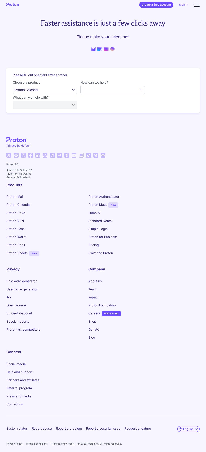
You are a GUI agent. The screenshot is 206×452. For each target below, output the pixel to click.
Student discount (19, 313)
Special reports (17, 321)
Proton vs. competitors (23, 329)
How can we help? (94, 82)
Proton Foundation (102, 305)
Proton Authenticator (103, 197)
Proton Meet (97, 205)
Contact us (14, 404)
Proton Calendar (18, 205)
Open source (16, 305)
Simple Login (98, 229)
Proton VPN (15, 221)
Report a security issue (103, 428)
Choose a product (26, 82)
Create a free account (156, 4)
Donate (93, 329)
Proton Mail (15, 197)
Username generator (21, 289)
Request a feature (138, 428)
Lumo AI (94, 213)
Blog (91, 337)
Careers (94, 313)
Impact (93, 297)
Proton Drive (15, 213)
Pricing (93, 245)
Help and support (19, 372)
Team (92, 289)
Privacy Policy (14, 443)
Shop (92, 321)
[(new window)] (8, 155)
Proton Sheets (17, 253)
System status (17, 428)
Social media (16, 364)
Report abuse (42, 428)
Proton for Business (103, 237)
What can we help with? (31, 97)
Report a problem (69, 428)
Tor (8, 297)
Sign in (183, 4)
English (188, 429)
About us (95, 281)
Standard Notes (100, 221)
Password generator (21, 281)
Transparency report (62, 443)
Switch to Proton (100, 253)
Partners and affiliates (22, 380)
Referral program (19, 388)
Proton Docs (15, 245)
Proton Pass (15, 229)
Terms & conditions (37, 443)
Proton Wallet (16, 237)
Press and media (18, 396)
